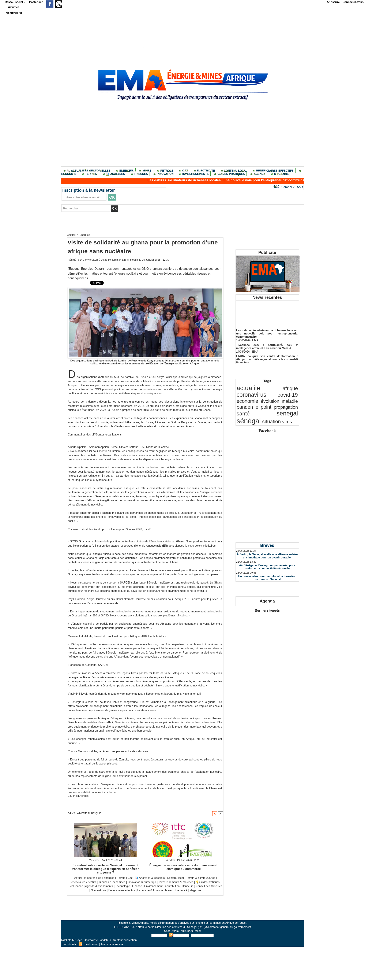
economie (247, 401)
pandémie (247, 407)
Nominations (98, 890)
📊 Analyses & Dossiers (150, 877)
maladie (290, 401)
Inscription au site (202, 935)
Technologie (122, 886)
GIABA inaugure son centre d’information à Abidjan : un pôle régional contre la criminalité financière (267, 351)
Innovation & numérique (142, 882)
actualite (248, 387)
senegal (287, 413)
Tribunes (141, 173)
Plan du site (159, 935)
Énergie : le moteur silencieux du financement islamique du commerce (183, 867)
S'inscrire (333, 2)
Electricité (206, 170)
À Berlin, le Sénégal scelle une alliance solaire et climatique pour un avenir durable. (267, 556)
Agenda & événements (99, 886)
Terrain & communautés (200, 877)
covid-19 (288, 395)
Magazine (281, 173)
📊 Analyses (115, 173)
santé (243, 414)
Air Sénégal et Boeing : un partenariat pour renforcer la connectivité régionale (267, 567)
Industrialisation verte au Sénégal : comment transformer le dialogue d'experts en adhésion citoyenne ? (105, 868)
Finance (137, 886)
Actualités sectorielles (87, 877)
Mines (147, 170)
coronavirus (251, 395)
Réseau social (14, 2)
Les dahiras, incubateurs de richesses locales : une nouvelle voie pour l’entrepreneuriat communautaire (203, 180)
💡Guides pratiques (208, 882)
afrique (290, 388)
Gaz (185, 170)
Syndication (181, 935)
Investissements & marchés (176, 882)
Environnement (153, 886)
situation (271, 421)
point (266, 407)
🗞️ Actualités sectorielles (88, 170)
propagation (286, 407)
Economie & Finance (150, 890)
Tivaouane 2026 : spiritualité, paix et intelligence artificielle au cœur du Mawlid (267, 339)
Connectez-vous (353, 2)
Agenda (259, 173)
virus (287, 421)
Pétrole (166, 170)
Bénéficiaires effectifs (274, 170)
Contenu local (235, 170)
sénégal (249, 421)
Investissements (195, 173)
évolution (270, 401)
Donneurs (187, 886)
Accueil (71, 234)
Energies (126, 170)
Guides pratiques (231, 173)
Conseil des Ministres (209, 886)
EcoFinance (76, 886)
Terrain (91, 173)
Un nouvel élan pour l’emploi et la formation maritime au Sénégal (267, 578)
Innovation (165, 173)
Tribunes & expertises (111, 882)
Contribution (172, 886)
